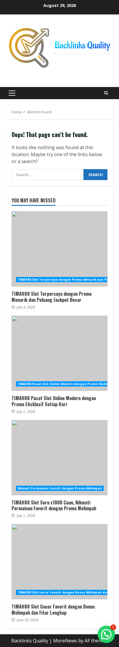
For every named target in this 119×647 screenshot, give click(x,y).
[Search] (106, 93)
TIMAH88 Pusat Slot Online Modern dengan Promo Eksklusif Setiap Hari (59, 353)
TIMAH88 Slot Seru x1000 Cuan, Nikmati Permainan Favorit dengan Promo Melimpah (59, 457)
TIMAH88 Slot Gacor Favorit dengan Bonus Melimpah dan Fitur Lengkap (59, 561)
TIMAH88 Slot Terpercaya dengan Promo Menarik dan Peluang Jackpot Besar (59, 248)
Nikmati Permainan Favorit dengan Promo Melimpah (60, 488)
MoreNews (65, 640)
